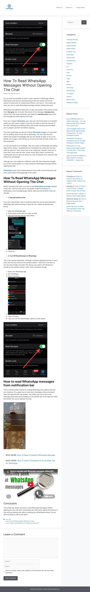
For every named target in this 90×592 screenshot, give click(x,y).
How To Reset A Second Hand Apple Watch (76, 201)
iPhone (69, 75)
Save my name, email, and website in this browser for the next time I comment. (29, 572)
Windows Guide (72, 102)
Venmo (69, 96)
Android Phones (72, 40)
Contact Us (69, 7)
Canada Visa (71, 52)
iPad (68, 72)
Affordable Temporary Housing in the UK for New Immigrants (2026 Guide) (76, 140)
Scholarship (71, 90)
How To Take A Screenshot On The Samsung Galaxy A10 (22, 523)
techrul (69, 194)
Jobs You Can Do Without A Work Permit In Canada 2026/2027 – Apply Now (76, 158)
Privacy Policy (80, 7)
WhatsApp (21, 121)
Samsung (70, 87)
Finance (69, 64)
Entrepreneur (71, 61)
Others (69, 84)
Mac (68, 81)
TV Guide (70, 93)
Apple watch (71, 49)
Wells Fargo (71, 99)
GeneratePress (55, 589)
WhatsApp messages (43, 186)
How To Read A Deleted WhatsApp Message (36, 455)
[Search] (83, 22)
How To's (8, 519)
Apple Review (71, 46)
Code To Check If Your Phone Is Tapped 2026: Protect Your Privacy (76, 188)
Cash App (70, 55)
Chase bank (71, 58)
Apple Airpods (71, 43)
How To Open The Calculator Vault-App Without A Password (75, 208)
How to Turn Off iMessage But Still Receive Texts (20, 521)
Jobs (68, 78)
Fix (68, 67)
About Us (59, 7)
